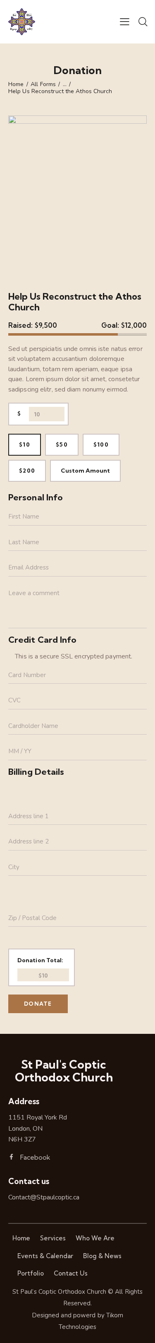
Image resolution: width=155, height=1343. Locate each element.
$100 (101, 444)
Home (16, 84)
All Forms (43, 84)
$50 (62, 444)
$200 (27, 470)
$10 (24, 444)
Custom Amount (85, 470)
